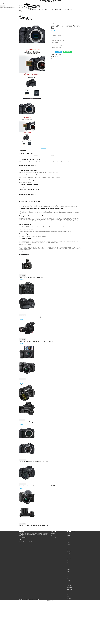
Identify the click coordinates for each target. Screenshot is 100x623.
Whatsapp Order (67, 51)
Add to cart (59, 51)
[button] (67, 52)
